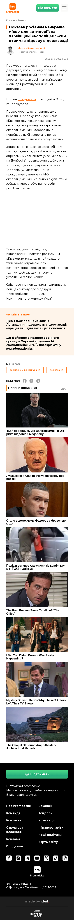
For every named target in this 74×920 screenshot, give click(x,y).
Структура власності (14, 830)
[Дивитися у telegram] (27, 858)
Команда (13, 813)
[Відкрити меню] (64, 8)
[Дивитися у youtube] (37, 858)
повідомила (27, 99)
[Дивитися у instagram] (18, 858)
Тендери (45, 813)
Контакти (13, 820)
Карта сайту (48, 842)
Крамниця (46, 820)
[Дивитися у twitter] (46, 858)
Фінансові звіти (50, 827)
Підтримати (47, 8)
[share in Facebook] (25, 381)
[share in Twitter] (31, 381)
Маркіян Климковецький (31, 48)
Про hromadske (18, 806)
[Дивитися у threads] (65, 858)
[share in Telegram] (38, 381)
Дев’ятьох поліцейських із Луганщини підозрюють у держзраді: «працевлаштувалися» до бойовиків (36, 324)
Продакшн (14, 846)
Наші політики (50, 835)
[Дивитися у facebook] (9, 858)
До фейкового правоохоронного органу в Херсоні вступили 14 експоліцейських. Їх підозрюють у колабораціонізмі (33, 343)
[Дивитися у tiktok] (55, 858)
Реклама (13, 839)
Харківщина (56, 370)
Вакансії (45, 806)
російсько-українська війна (25, 370)
